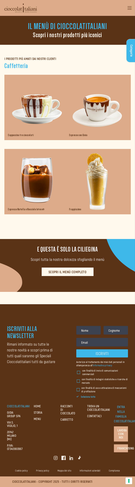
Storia (38, 412)
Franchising (122, 448)
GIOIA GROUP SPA (13, 414)
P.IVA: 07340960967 (15, 447)
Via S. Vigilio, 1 (12, 424)
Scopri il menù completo (67, 272)
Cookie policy (21, 470)
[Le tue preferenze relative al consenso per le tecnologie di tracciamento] (129, 480)
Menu (37, 419)
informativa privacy (102, 365)
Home (37, 406)
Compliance (114, 470)
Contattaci (94, 416)
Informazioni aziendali (90, 470)
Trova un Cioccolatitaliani (98, 408)
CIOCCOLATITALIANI (18, 406)
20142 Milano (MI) (11, 435)
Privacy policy (42, 470)
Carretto (66, 419)
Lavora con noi (122, 433)
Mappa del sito (64, 470)
